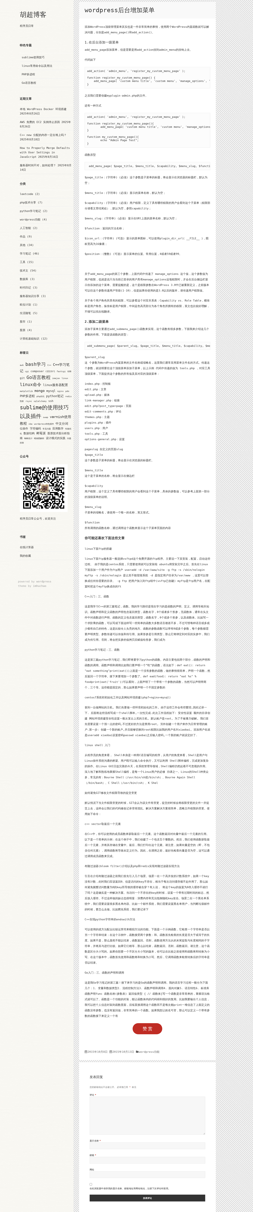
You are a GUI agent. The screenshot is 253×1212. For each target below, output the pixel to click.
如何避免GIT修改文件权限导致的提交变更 (111, 793)
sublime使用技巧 (33, 57)
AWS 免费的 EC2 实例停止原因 (40, 122)
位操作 (24, 428)
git (22, 378)
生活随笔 (25, 313)
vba (30, 424)
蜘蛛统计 (28, 438)
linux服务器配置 (55, 385)
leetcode (26, 194)
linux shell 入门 (97, 745)
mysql (51, 391)
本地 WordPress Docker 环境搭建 (43, 109)
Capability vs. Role (176, 300)
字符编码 (35, 428)
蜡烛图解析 (39, 438)
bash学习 (35, 364)
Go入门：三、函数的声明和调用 (104, 972)
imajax (56, 378)
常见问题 (47, 429)
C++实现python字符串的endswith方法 (110, 919)
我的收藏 (25, 555)
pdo (67, 391)
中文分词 (62, 423)
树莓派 (41, 433)
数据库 (24, 279)
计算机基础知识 (29, 338)
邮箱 (93, 1155)
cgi (27, 371)
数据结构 (29, 433)
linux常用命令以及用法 (37, 66)
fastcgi (61, 371)
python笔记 (55, 396)
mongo (39, 391)
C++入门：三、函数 (97, 596)
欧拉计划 (25, 304)
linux (65, 378)
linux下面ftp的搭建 (98, 548)
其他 (22, 245)
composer (37, 371)
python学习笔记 (30, 211)
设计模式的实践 (55, 438)
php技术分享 (28, 202)
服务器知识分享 (29, 296)
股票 (22, 330)
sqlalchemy (40, 401)
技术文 (24, 270)
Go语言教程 (29, 83)
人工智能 (25, 228)
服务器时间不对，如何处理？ (38, 165)
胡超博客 (33, 14)
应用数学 (58, 428)
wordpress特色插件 (44, 424)
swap (45, 417)
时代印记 (25, 287)
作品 (22, 236)
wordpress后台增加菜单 (120, 10)
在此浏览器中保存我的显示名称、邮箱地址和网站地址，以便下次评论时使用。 (130, 1188)
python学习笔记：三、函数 (102, 649)
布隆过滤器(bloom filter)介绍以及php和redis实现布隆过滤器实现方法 (132, 866)
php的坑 (40, 396)
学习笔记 (25, 253)
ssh (50, 400)
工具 (22, 262)
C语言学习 (50, 371)
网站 (92, 1169)
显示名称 (95, 1140)
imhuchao (39, 586)
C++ (49, 365)
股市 (22, 321)
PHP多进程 (28, 74)
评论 (93, 1094)
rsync (29, 401)
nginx (60, 391)
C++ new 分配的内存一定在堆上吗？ (43, 135)
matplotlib (26, 391)
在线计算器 (27, 547)
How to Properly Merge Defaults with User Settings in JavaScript (45, 152)
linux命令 (30, 384)
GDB (69, 371)
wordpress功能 (30, 219)
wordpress (43, 581)
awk (22, 365)
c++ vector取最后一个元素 (103, 824)
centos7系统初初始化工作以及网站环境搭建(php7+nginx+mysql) (128, 697)
